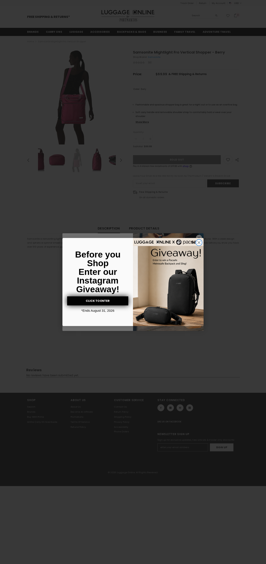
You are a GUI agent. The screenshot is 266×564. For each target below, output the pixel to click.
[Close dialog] (199, 242)
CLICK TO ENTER (98, 301)
